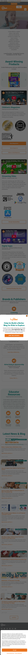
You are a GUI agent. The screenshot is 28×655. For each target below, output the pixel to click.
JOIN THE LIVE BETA (14, 335)
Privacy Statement (18, 653)
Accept (14, 650)
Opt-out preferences (10, 653)
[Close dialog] (27, 316)
